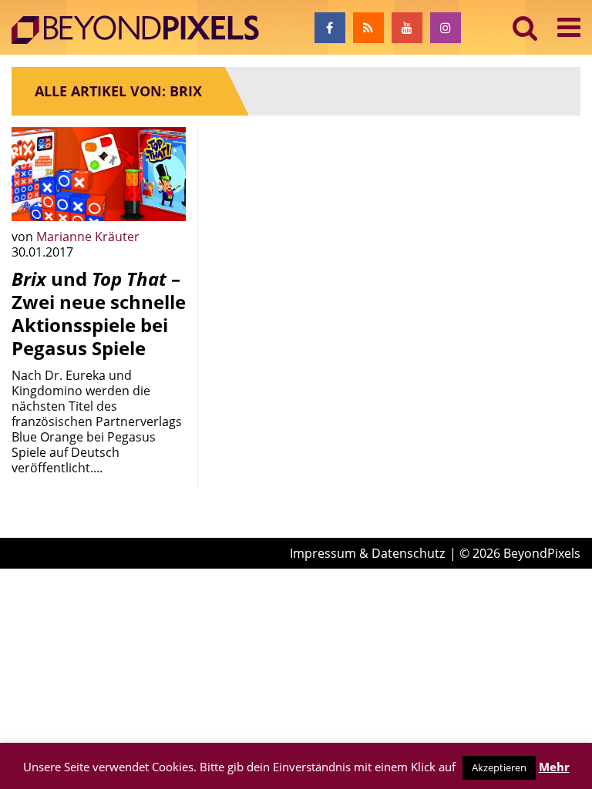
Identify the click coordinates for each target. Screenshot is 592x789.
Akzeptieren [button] (499, 767)
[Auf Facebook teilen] (162, 198)
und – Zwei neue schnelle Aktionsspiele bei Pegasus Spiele (99, 313)
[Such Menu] (525, 27)
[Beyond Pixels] (143, 30)
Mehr (554, 766)
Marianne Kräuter (88, 236)
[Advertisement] (296, 204)
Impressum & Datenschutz (367, 553)
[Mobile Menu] (568, 27)
